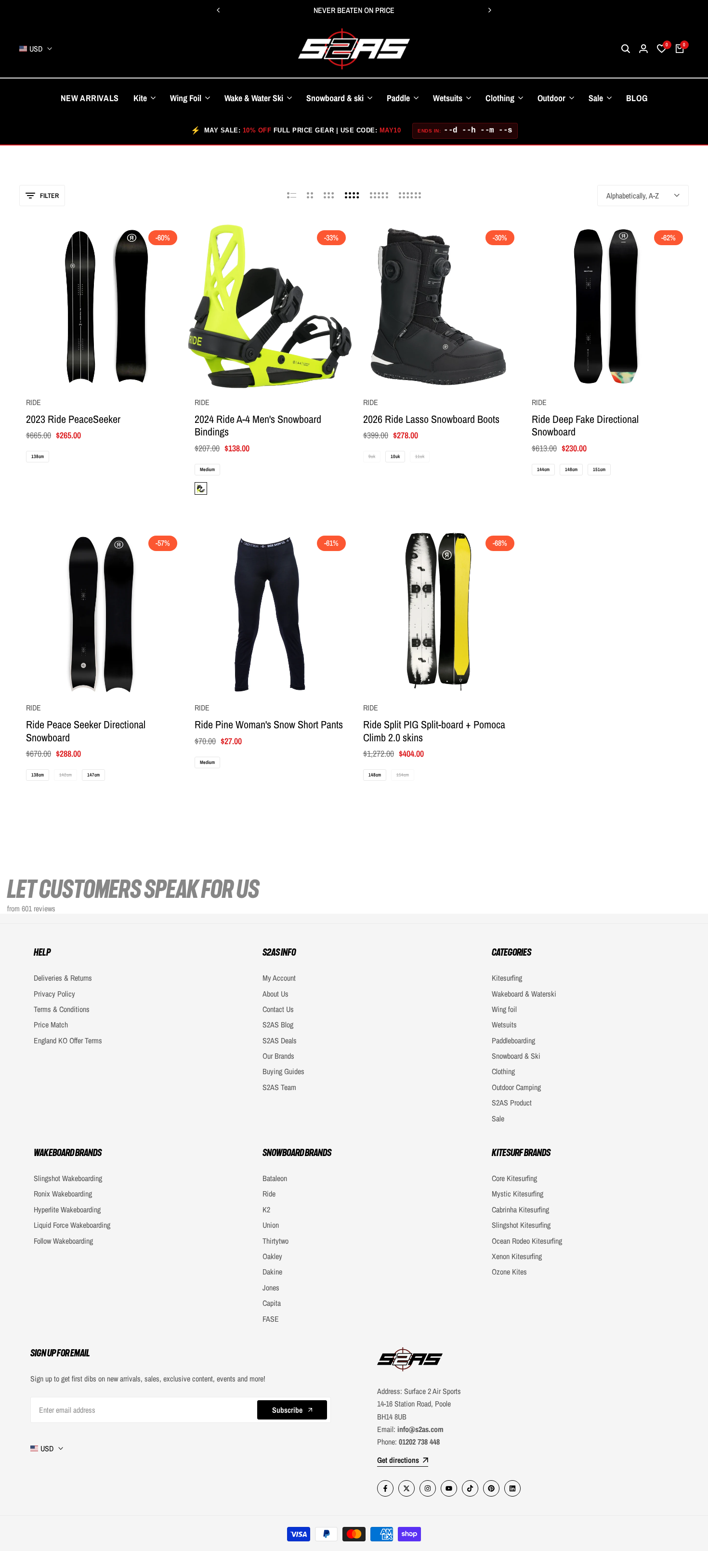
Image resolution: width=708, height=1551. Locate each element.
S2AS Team (279, 1087)
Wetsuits (504, 1024)
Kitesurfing (507, 978)
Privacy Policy (54, 993)
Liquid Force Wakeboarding (72, 1225)
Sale (498, 1118)
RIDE (33, 402)
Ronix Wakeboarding (63, 1193)
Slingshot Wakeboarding (68, 1178)
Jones (270, 1287)
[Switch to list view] (292, 195)
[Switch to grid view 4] (352, 195)
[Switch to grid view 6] (409, 195)
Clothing (503, 1071)
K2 (266, 1209)
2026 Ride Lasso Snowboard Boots (431, 419)
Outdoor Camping (516, 1087)
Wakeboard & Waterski (524, 993)
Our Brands (278, 1056)
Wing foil (504, 1009)
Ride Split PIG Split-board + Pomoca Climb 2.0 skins (434, 731)
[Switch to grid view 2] (309, 195)
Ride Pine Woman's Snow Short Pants (269, 724)
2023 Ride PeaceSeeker (73, 419)
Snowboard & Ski (516, 1056)
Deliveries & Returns (63, 978)
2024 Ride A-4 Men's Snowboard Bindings (258, 425)
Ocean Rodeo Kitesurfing (527, 1241)
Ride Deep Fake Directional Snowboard (585, 425)
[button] (101, 370)
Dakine (272, 1271)
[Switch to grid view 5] (379, 195)
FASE (270, 1319)
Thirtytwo (275, 1241)
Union (270, 1225)
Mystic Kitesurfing (517, 1193)
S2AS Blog (277, 1024)
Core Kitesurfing (514, 1178)
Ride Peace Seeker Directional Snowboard (85, 731)
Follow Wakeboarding (63, 1241)
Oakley (272, 1256)
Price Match (51, 1024)
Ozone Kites (509, 1271)
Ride (268, 1193)
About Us (275, 993)
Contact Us (278, 1009)
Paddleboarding (513, 1040)
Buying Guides (283, 1071)
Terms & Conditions (62, 1009)
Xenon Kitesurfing (517, 1256)
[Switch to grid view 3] (329, 195)
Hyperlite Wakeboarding (67, 1209)
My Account (279, 978)
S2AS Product (512, 1102)
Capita (271, 1303)
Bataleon (274, 1178)
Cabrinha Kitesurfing (520, 1209)
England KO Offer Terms (68, 1040)
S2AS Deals (279, 1040)
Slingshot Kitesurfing (521, 1225)
